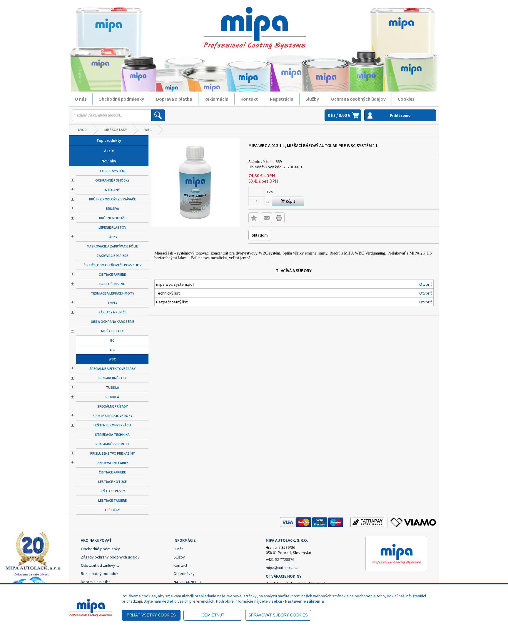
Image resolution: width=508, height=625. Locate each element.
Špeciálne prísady (112, 406)
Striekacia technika (112, 434)
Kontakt (249, 99)
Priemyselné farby (112, 463)
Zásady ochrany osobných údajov (110, 557)
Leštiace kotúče (112, 481)
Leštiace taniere (112, 500)
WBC (147, 129)
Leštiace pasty (112, 491)
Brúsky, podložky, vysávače (112, 199)
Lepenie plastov (112, 227)
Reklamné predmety (112, 444)
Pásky (112, 237)
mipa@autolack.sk (282, 567)
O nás (80, 99)
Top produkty (108, 140)
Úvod (82, 129)
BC (112, 340)
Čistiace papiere (112, 274)
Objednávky (184, 573)
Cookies (406, 99)
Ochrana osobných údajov (358, 99)
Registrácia (281, 99)
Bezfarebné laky (112, 378)
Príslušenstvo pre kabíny (112, 453)
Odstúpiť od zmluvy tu (100, 565)
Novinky (108, 161)
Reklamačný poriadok (99, 573)
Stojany (112, 189)
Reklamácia (216, 99)
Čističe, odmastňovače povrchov (112, 265)
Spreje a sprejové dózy (112, 415)
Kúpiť (290, 201)
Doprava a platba (174, 99)
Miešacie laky (115, 129)
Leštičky (112, 510)
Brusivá (112, 208)
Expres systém (112, 171)
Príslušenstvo (112, 284)
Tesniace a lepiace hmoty (112, 293)
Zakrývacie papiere (112, 255)
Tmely (112, 302)
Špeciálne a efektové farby (112, 368)
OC (112, 350)
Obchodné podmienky (121, 99)
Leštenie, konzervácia (112, 425)
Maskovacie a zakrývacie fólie (112, 246)
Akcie (109, 150)
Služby (312, 99)
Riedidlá (112, 397)
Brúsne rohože (112, 218)
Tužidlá (112, 387)
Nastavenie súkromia (304, 601)
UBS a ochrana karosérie (112, 321)
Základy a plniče (112, 312)
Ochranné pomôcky (112, 180)
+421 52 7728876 (280, 559)
